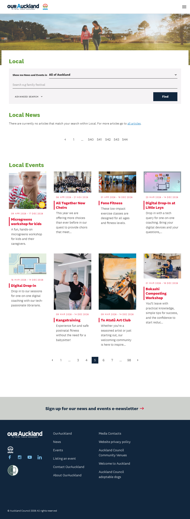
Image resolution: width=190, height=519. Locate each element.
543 (116, 139)
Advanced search (26, 96)
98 (129, 360)
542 (108, 139)
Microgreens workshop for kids (26, 221)
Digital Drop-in (23, 285)
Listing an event (64, 458)
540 (91, 139)
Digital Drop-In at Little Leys (160, 205)
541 (99, 139)
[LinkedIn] (39, 457)
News (57, 442)
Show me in (30, 75)
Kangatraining (68, 320)
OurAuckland (62, 433)
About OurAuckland (67, 475)
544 (125, 139)
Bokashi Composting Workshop (156, 293)
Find (165, 97)
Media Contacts (110, 433)
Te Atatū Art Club (116, 320)
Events (58, 450)
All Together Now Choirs (70, 205)
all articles (134, 123)
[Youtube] (29, 457)
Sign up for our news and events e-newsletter (91, 408)
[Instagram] (19, 457)
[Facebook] (9, 457)
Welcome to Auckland (114, 463)
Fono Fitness (111, 203)
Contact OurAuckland (68, 467)
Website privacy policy (115, 442)
